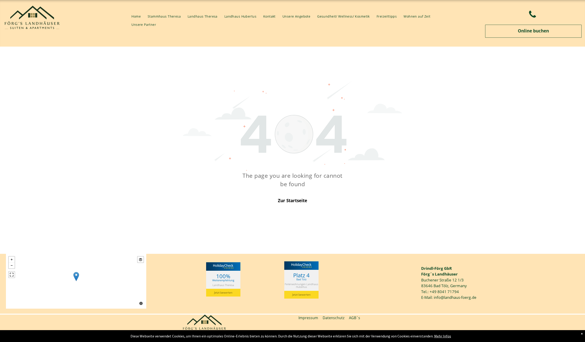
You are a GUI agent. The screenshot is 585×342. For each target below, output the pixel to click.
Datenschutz (333, 317)
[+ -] (76, 281)
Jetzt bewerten (223, 292)
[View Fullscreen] (12, 275)
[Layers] (141, 259)
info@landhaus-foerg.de (455, 297)
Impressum (308, 317)
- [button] (12, 265)
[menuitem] (136, 16)
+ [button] (12, 259)
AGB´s (352, 317)
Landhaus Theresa (223, 284)
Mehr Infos (442, 336)
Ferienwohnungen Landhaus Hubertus (301, 285)
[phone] (532, 15)
